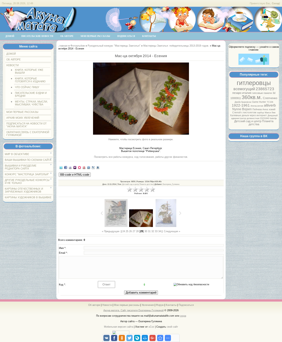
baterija (273, 118)
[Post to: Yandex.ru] (84, 167)
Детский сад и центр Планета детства (253, 123)
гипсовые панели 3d (263, 93)
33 (156, 231)
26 (130, 231)
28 (137, 231)
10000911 (235, 98)
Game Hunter (259, 102)
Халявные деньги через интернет (248, 115)
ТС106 (270, 102)
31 (149, 231)
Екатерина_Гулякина (171, 184)
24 (123, 231)
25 (127, 231)
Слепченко (270, 98)
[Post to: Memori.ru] (79, 167)
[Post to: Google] (70, 167)
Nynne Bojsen (242, 109)
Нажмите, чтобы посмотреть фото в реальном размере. (140, 139)
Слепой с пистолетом (244, 112)
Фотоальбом (77, 45)
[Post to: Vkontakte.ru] (98, 167)
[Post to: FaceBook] (65, 167)
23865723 (265, 89)
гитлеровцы (254, 82)
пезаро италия (241, 92)
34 (159, 231)
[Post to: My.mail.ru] (88, 167)
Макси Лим (270, 112)
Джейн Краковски (243, 102)
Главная (63, 45)
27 (134, 231)
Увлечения (148, 305)
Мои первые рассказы (126, 305)
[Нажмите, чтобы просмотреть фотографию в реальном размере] (141, 99)
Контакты (171, 305)
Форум (160, 305)
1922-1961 (241, 105)
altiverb (270, 105)
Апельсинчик (257, 106)
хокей (272, 109)
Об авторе (94, 305)
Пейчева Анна (260, 109)
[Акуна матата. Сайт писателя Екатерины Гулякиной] (38, 30)
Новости (107, 305)
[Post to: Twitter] (61, 167)
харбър (260, 112)
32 (152, 231)
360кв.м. (252, 97)
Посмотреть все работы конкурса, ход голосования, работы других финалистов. (141, 156)
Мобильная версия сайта (118, 326)
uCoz (151, 326)
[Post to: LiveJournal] (93, 167)
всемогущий (244, 89)
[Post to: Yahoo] (75, 167)
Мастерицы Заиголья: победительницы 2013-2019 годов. (176, 45)
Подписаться (186, 305)
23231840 (264, 118)
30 (145, 231)
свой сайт (172, 326)
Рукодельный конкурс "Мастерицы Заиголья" (114, 45)
